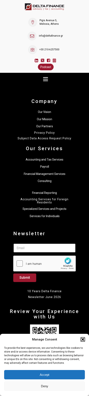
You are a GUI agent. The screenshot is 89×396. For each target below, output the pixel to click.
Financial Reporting (44, 192)
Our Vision (44, 112)
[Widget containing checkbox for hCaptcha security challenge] (44, 263)
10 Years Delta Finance (44, 291)
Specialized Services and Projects (44, 208)
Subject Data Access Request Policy (44, 138)
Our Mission (44, 119)
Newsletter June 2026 (44, 297)
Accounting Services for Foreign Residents (44, 201)
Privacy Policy (44, 132)
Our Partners (44, 126)
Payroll (44, 166)
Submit (24, 278)
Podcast (45, 67)
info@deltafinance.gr (51, 35)
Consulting (45, 181)
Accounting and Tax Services (44, 159)
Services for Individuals (45, 216)
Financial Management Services (44, 174)
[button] (83, 339)
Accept (44, 374)
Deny (44, 386)
